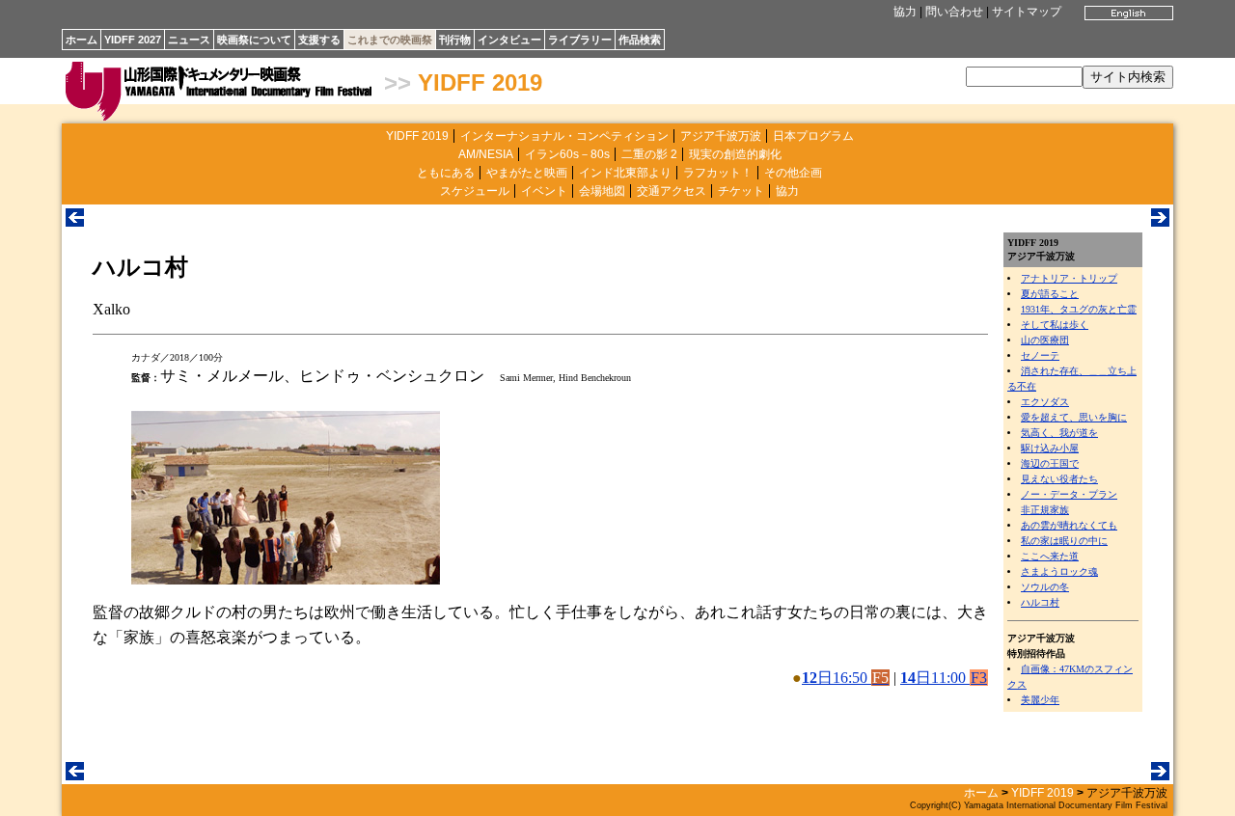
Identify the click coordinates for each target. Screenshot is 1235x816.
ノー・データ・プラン (1069, 494)
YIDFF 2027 (132, 39)
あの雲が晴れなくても (1069, 525)
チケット (741, 191)
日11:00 (943, 677)
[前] (75, 221)
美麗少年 (1040, 699)
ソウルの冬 (1045, 587)
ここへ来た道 (1050, 556)
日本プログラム (813, 136)
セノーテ (1040, 355)
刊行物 (455, 39)
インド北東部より (625, 172)
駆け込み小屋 (1050, 448)
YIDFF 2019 (480, 82)
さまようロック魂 (1059, 571)
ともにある (446, 172)
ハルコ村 (1040, 602)
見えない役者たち (1059, 479)
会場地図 (602, 191)
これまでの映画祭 (389, 39)
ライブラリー (580, 39)
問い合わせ (954, 11)
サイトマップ (1026, 11)
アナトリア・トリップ (1069, 278)
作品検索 (639, 39)
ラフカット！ (718, 172)
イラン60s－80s (567, 154)
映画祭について (254, 39)
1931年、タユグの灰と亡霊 (1079, 309)
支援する (319, 39)
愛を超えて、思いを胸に (1074, 417)
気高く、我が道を (1059, 432)
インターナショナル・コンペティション (564, 136)
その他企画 (793, 172)
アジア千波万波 (720, 136)
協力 (905, 11)
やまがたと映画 (526, 172)
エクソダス (1045, 401)
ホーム (81, 39)
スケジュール (474, 191)
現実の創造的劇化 (735, 154)
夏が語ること (1050, 293)
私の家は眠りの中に (1064, 540)
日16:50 (845, 677)
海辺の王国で (1050, 463)
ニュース (189, 39)
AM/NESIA (485, 154)
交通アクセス (671, 191)
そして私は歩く (1054, 324)
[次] (1160, 221)
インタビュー (509, 39)
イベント (544, 191)
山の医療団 (1045, 340)
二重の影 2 (649, 154)
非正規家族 (1045, 509)
